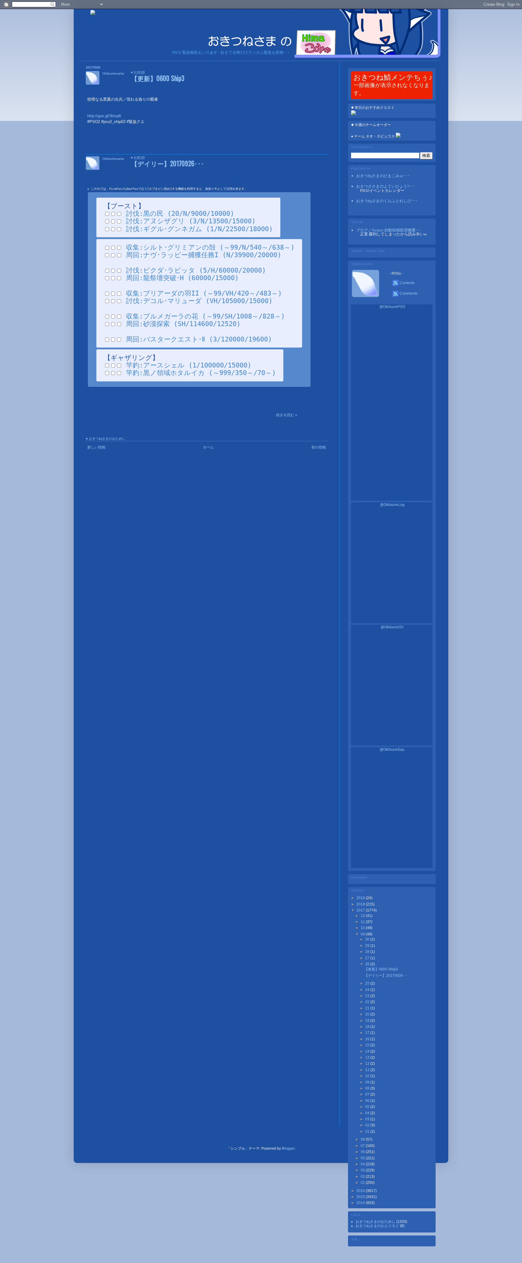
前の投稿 (318, 447)
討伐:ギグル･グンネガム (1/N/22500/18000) (199, 229)
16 (367, 1039)
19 (367, 1020)
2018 (361, 904)
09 (363, 934)
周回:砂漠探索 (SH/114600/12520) (183, 324)
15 (367, 1045)
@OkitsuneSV (392, 627)
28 (367, 952)
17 (367, 1033)
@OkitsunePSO (392, 307)
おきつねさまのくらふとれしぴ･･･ (386, 201)
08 (367, 1088)
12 (363, 916)
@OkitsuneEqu (392, 749)
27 (367, 958)
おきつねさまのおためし (107, 438)
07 (367, 1094)
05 (367, 1107)
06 (367, 1101)
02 (367, 1125)
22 (367, 1002)
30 (367, 939)
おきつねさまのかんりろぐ (378, 1226)
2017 (361, 910)
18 (367, 1027)
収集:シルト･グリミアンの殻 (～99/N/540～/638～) (210, 247)
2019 (361, 898)
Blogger (288, 1148)
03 (367, 1119)
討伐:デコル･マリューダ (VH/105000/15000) (199, 301)
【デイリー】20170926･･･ (167, 163)
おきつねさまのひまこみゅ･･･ (383, 175)
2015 (361, 1197)
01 (363, 1182)
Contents (406, 283)
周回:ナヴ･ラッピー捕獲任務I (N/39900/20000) (203, 255)
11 (363, 922)
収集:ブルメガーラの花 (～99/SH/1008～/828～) (205, 316)
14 (367, 1051)
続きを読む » (286, 415)
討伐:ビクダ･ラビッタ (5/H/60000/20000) (196, 270)
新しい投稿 (96, 447)
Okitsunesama (113, 73)
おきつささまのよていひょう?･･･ (385, 186)
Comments (408, 293)
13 (367, 1057)
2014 (361, 1203)
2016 (361, 1191)
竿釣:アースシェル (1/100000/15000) (188, 365)
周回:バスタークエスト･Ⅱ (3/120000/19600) (199, 339)
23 (367, 996)
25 (367, 983)
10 (363, 928)
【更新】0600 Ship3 (157, 78)
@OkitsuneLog (392, 505)
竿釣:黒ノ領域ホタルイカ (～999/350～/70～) (201, 373)
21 (367, 1008)
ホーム (208, 447)
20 (367, 1014)
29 (367, 946)
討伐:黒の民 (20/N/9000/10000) (180, 213)
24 (367, 990)
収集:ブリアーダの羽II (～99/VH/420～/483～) (204, 293)
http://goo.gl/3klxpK (104, 116)
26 (367, 964)
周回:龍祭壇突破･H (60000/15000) (182, 278)
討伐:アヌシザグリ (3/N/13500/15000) (191, 221)
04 (367, 1113)
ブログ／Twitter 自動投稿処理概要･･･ (389, 230)
